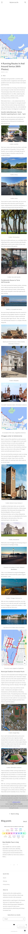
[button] (2, 2)
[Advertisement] (14, 19)
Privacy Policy (6, 884)
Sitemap (5, 881)
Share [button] (4, 75)
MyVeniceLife (15, 931)
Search (4, 877)
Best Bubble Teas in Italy (11, 842)
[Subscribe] (23, 919)
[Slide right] (17, 864)
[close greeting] (26, 924)
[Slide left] (10, 864)
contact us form (16, 802)
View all (25, 821)
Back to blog (15, 814)
